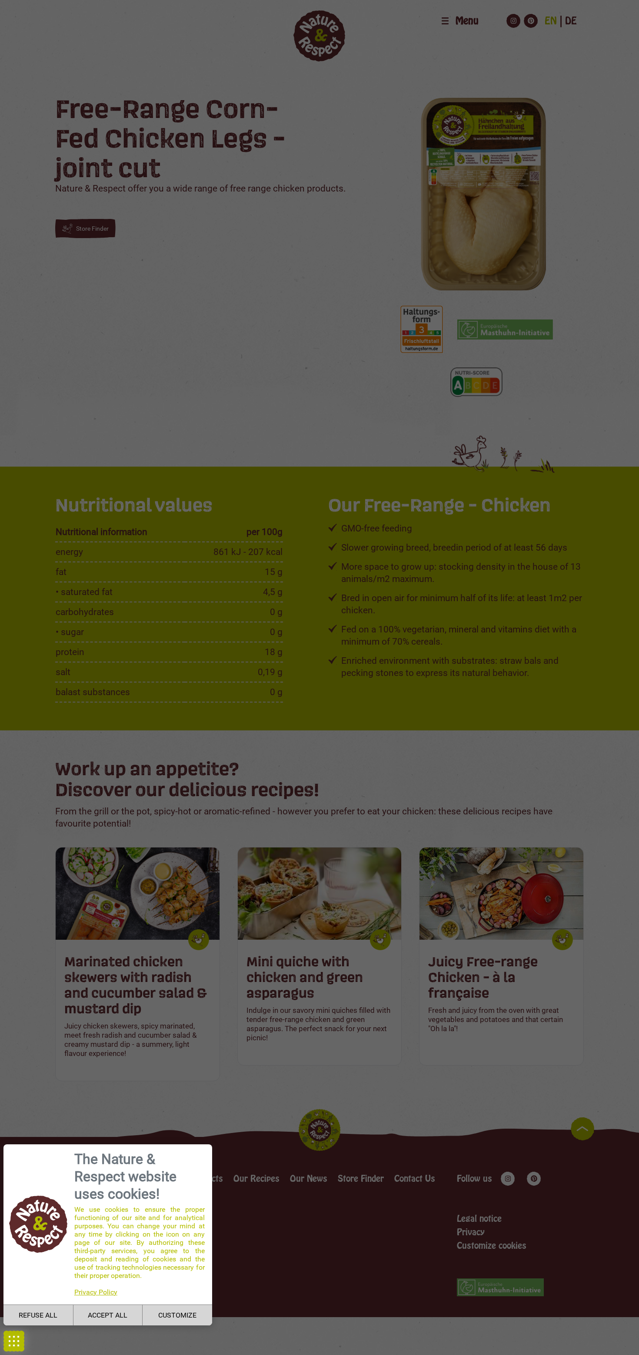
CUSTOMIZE (177, 1315)
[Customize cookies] (13, 1341)
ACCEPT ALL (107, 1315)
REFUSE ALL (38, 1315)
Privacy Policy (95, 1292)
